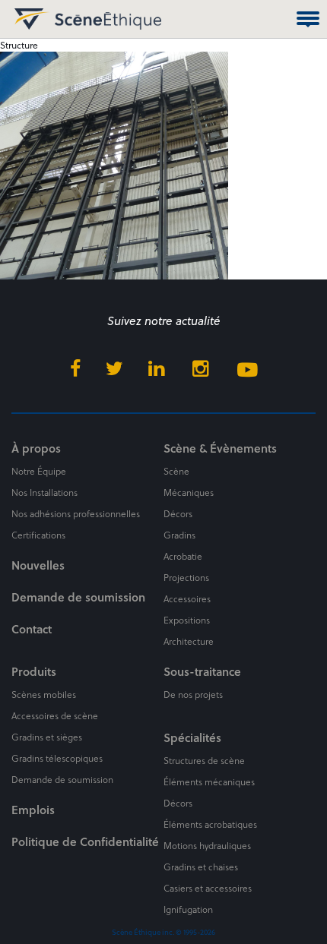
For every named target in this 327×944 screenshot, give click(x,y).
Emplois (33, 809)
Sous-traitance (202, 671)
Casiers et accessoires (208, 888)
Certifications (38, 534)
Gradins (179, 534)
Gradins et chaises (201, 866)
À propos (36, 448)
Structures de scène (204, 760)
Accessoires (187, 598)
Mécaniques (189, 492)
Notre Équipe (38, 471)
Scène (176, 471)
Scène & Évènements (220, 448)
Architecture (189, 641)
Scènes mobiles (43, 694)
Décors (178, 513)
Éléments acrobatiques (210, 824)
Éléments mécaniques (209, 781)
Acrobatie (183, 556)
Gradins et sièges (46, 737)
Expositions (187, 620)
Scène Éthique (29, 19)
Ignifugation (188, 909)
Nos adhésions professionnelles (75, 513)
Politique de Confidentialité (85, 841)
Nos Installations (44, 492)
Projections (186, 577)
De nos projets (193, 694)
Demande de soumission (78, 597)
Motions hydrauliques (207, 845)
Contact (31, 628)
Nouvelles (38, 565)
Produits (33, 671)
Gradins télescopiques (57, 758)
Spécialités (192, 737)
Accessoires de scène (54, 715)
